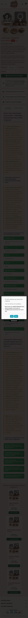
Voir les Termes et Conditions (13, 304)
